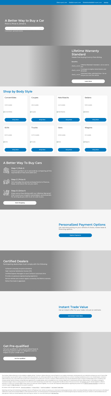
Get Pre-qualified (20, 358)
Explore (75, 2)
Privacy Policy (35, 387)
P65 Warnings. (55, 393)
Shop (62, 2)
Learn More (88, 81)
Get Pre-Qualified (45, 387)
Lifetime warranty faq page (91, 383)
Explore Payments (75, 235)
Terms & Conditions (26, 387)
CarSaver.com (85, 381)
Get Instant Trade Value (75, 316)
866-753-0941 (15, 385)
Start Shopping (20, 203)
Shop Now (15, 119)
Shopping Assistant (92, 2)
